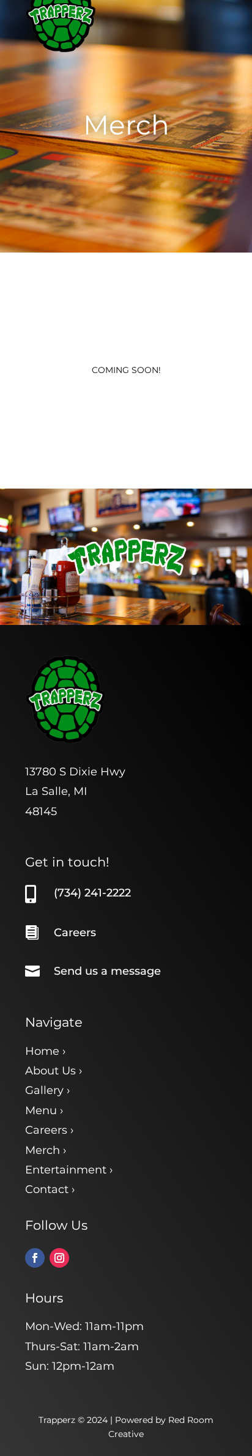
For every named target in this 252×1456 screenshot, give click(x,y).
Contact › (50, 1189)
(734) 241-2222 (92, 893)
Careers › (49, 1130)
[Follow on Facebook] (35, 1258)
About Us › (53, 1070)
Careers (75, 932)
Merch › (45, 1150)
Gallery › (47, 1090)
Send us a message (107, 971)
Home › (45, 1051)
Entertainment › (69, 1170)
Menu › (44, 1110)
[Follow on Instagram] (59, 1258)
